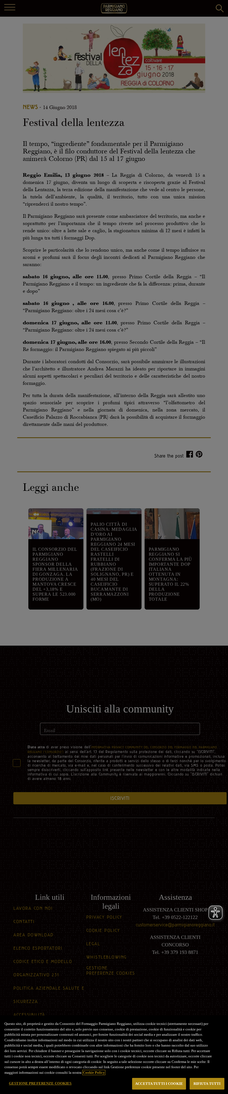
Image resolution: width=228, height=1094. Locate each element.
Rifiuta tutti (207, 1084)
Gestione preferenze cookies (40, 1083)
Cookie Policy (94, 1072)
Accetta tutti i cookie (159, 1084)
